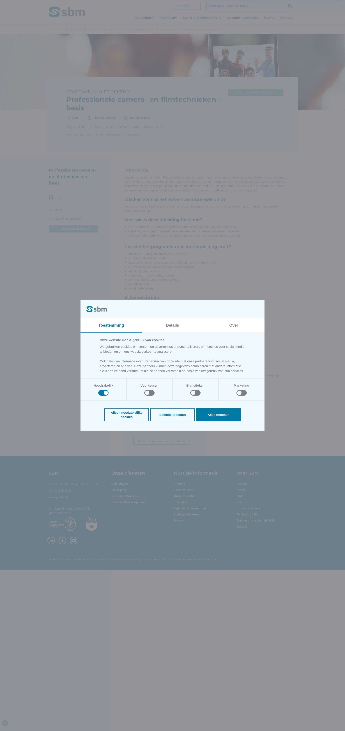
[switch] (149, 393)
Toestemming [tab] (111, 325)
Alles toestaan (218, 415)
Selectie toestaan (172, 415)
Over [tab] (233, 325)
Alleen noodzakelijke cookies (126, 415)
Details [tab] (172, 325)
